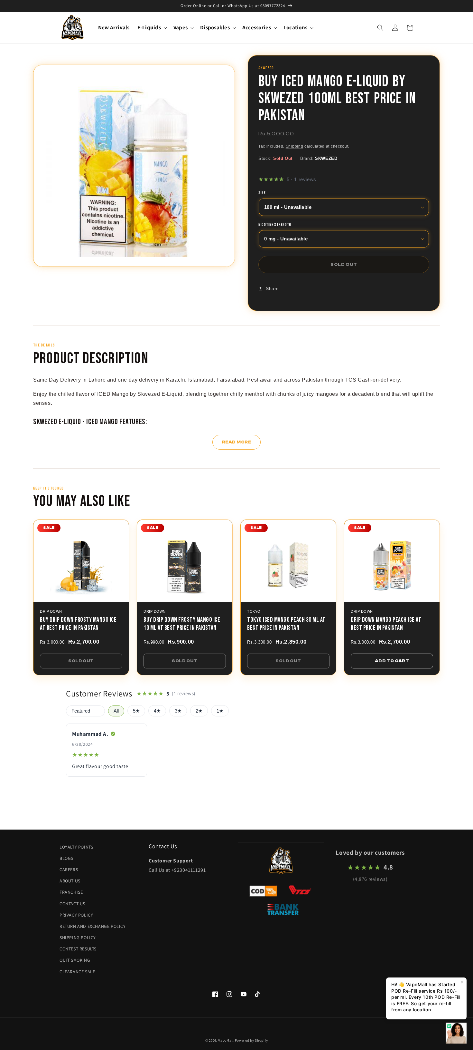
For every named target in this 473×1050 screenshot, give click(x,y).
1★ (220, 711)
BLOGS (66, 858)
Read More (236, 442)
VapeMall (226, 1040)
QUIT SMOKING (75, 960)
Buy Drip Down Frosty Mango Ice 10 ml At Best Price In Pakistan (182, 624)
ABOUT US (70, 881)
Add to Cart (392, 660)
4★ (157, 711)
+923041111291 (189, 870)
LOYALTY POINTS (76, 847)
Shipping (294, 146)
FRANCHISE (71, 892)
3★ (178, 711)
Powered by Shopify (251, 1040)
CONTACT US (72, 904)
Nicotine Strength (274, 225)
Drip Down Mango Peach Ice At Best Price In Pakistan (386, 624)
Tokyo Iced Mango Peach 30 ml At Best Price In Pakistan (286, 624)
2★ (199, 711)
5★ (136, 711)
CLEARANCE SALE (77, 972)
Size (262, 193)
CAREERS (69, 869)
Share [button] (272, 288)
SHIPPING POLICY (78, 937)
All (116, 711)
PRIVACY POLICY (76, 915)
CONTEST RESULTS (78, 949)
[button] (152, 27)
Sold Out (81, 660)
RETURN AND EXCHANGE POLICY (93, 926)
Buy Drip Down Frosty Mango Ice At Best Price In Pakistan (78, 624)
